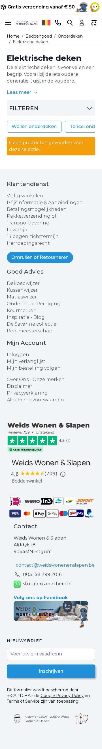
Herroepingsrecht (28, 243)
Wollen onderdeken (34, 126)
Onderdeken (70, 36)
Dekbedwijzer (23, 283)
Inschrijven (51, 671)
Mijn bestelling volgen (34, 368)
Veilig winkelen (25, 195)
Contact (25, 526)
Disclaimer (19, 386)
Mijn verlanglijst (26, 361)
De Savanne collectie (31, 324)
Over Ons (18, 379)
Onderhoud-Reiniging (34, 303)
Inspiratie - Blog (26, 317)
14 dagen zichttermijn (33, 236)
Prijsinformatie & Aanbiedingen (45, 202)
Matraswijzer (22, 297)
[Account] (82, 23)
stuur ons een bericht (47, 583)
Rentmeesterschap (29, 331)
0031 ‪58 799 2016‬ (42, 574)
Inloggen (18, 354)
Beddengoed (39, 36)
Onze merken (49, 379)
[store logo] (27, 22)
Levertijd (17, 229)
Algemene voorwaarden (35, 399)
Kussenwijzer (22, 290)
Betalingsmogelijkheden (37, 209)
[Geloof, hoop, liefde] (82, 718)
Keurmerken (22, 310)
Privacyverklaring (27, 393)
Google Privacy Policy (62, 695)
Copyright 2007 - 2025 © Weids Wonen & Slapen (47, 719)
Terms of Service (23, 701)
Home (13, 36)
